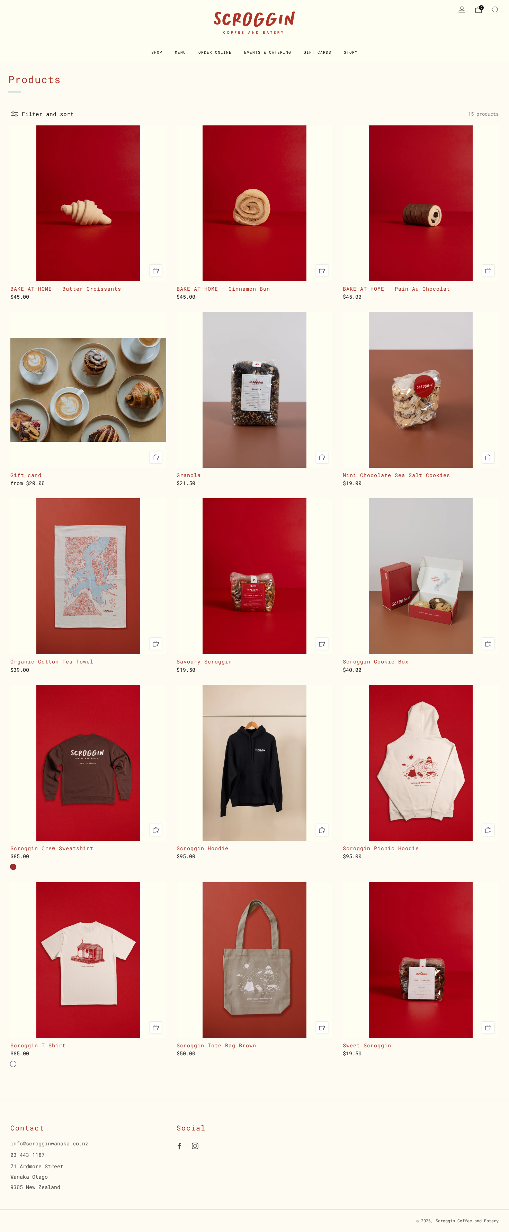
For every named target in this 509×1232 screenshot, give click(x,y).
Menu (180, 52)
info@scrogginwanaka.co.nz (49, 1143)
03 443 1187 (27, 1154)
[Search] (495, 9)
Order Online (215, 52)
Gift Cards (317, 52)
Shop (156, 52)
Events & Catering (267, 52)
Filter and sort (48, 114)
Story (351, 52)
